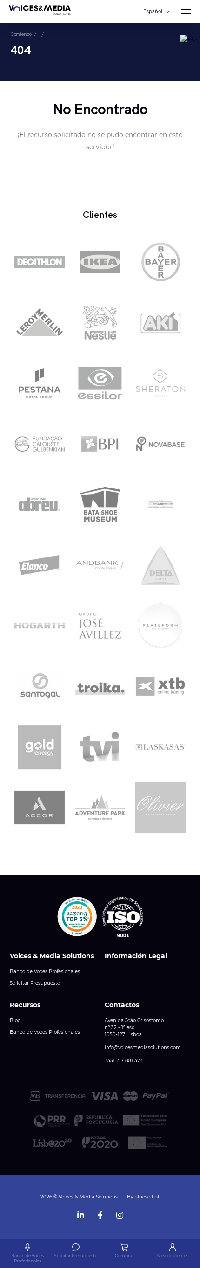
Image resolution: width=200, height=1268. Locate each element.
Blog (15, 1020)
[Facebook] (100, 1213)
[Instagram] (119, 1213)
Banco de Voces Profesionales (45, 971)
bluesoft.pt (147, 1197)
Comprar (124, 1255)
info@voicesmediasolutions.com (143, 1048)
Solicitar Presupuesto (35, 983)
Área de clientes (172, 1255)
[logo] (40, 11)
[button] (77, 916)
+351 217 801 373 (124, 1061)
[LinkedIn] (80, 1213)
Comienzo (21, 34)
